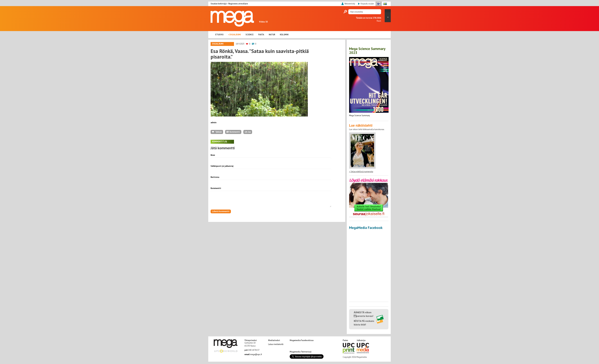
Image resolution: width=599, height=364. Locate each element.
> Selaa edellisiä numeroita (361, 171)
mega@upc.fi (253, 354)
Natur (272, 34)
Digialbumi (235, 34)
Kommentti (216, 188)
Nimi (213, 155)
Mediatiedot (274, 340)
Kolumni (284, 34)
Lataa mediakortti (275, 344)
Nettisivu (215, 177)
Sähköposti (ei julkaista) (222, 166)
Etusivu (219, 34)
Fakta (261, 34)
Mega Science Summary (359, 115)
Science (249, 34)
